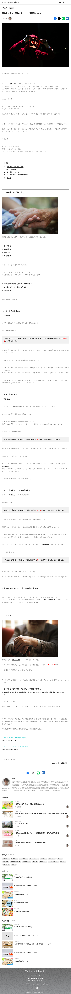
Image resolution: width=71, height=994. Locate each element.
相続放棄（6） (52, 859)
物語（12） (59, 859)
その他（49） (6, 861)
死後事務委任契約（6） (16, 861)
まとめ (9, 178)
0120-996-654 (35, 978)
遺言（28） (62, 861)
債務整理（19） (43, 861)
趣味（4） (14, 864)
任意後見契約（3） (24, 859)
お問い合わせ (46, 984)
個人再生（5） (14, 859)
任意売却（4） (43, 859)
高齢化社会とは (14, 172)
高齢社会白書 (16, 660)
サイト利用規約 (25, 984)
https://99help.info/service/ (10, 749)
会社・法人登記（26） (53, 861)
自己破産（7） (6, 859)
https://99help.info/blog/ (9, 740)
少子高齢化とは (14, 169)
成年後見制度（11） (34, 859)
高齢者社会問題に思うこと (15, 167)
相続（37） (35, 861)
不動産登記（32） (27, 861)
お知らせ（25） (6, 864)
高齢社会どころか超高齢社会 (19, 175)
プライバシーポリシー (36, 984)
